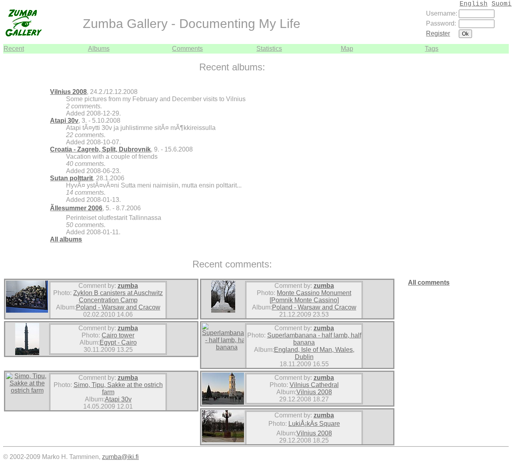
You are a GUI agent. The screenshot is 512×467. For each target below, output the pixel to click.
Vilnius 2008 (68, 91)
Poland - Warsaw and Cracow (118, 307)
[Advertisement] (485, 173)
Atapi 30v (64, 120)
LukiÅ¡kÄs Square (314, 423)
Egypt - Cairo (118, 342)
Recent (14, 48)
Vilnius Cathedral (314, 384)
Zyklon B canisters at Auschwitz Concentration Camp (118, 296)
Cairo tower (118, 335)
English (474, 4)
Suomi (502, 4)
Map (347, 48)
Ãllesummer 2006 (76, 208)
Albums (99, 48)
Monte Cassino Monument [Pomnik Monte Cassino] (311, 296)
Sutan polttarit (71, 178)
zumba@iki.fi (120, 456)
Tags (431, 48)
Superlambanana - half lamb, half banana (314, 339)
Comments (187, 48)
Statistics (269, 48)
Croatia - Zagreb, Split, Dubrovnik (100, 149)
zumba (128, 285)
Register (438, 33)
